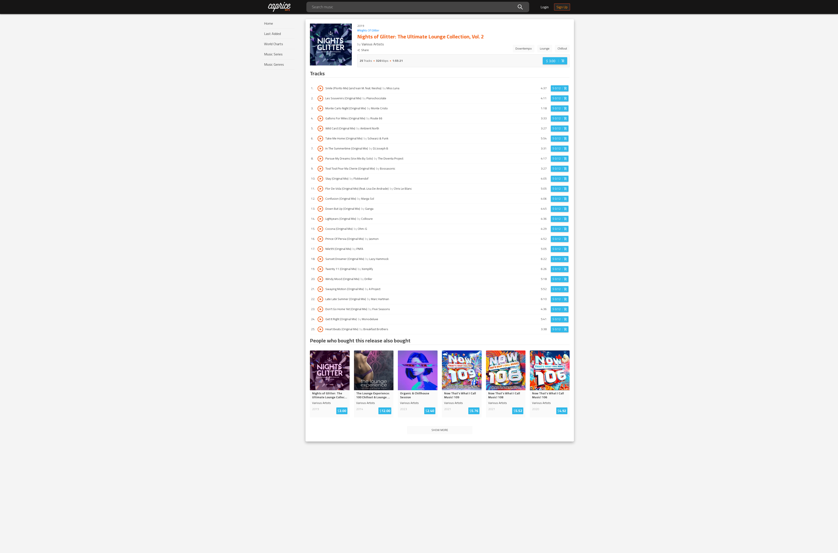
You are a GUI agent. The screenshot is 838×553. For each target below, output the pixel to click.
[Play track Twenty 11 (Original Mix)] (320, 269)
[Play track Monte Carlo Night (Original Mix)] (320, 108)
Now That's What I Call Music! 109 (460, 395)
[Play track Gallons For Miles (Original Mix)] (320, 118)
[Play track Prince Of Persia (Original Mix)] (320, 239)
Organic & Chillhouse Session (414, 395)
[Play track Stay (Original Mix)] (320, 179)
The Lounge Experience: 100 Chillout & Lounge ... (373, 395)
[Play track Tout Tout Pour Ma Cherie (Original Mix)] (320, 169)
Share (365, 50)
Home (268, 23)
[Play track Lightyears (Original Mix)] (320, 219)
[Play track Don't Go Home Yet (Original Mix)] (320, 309)
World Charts (273, 44)
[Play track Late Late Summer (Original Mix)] (320, 299)
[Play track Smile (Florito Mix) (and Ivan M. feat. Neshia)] (320, 88)
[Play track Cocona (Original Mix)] (320, 229)
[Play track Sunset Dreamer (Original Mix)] (320, 259)
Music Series (273, 54)
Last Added (272, 33)
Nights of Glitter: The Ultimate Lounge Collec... (329, 395)
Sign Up (562, 7)
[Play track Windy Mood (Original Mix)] (320, 279)
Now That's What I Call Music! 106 (548, 395)
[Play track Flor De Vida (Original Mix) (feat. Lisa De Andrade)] (320, 189)
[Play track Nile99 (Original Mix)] (320, 249)
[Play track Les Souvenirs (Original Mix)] (320, 98)
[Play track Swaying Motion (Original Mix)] (320, 289)
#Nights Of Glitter (368, 30)
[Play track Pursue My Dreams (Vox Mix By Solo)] (320, 159)
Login (545, 7)
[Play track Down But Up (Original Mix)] (320, 209)
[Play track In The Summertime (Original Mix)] (320, 149)
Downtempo (523, 48)
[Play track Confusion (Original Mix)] (320, 199)
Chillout (562, 48)
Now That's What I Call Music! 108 (504, 395)
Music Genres (274, 64)
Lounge (545, 48)
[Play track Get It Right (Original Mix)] (320, 319)
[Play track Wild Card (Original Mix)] (320, 128)
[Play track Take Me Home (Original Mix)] (320, 139)
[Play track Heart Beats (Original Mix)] (320, 329)
